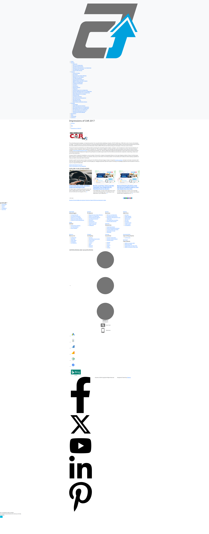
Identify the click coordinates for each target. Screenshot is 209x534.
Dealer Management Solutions (79, 105)
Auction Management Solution (113, 228)
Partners (91, 237)
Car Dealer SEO (92, 200)
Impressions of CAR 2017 (76, 128)
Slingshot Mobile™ (76, 87)
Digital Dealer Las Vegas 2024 (131, 245)
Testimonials (73, 116)
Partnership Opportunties (94, 239)
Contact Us (73, 117)
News (72, 115)
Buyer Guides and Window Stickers (80, 101)
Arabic (108, 246)
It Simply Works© (74, 215)
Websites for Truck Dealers (78, 77)
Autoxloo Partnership (73, 200)
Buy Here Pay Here (76, 99)
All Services (75, 64)
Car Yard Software (74, 227)
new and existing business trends (80, 150)
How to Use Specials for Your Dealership (77, 166)
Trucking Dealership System (112, 229)
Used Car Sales (103, 200)
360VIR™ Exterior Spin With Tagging (80, 81)
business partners (119, 160)
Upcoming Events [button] (126, 234)
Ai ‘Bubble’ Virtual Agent (78, 83)
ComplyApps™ (128, 225)
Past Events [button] (125, 239)
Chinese (108, 247)
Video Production (92, 224)
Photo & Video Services (77, 70)
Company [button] (89, 234)
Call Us (3, 206)
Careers (90, 242)
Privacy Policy (91, 240)
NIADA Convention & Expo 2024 (131, 247)
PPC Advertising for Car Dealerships (80, 109)
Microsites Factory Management (79, 98)
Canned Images (128, 222)
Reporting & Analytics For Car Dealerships (81, 92)
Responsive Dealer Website (76, 218)
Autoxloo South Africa (111, 237)
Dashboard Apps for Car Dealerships (80, 90)
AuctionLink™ (75, 86)
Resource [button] (71, 234)
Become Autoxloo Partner (83, 200)
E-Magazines (73, 237)
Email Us (3, 205)
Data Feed (73, 239)
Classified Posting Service (78, 66)
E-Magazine (75, 88)
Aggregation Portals (77, 100)
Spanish (108, 242)
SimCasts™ (75, 84)
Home (72, 61)
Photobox (127, 221)
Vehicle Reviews (128, 217)
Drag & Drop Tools (93, 222)
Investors (91, 246)
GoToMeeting (74, 242)
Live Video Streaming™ (77, 78)
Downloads (73, 241)
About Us (91, 245)
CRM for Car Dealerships (78, 82)
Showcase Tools (76, 95)
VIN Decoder (127, 218)
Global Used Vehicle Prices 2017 (75, 164)
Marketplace (73, 113)
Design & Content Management (77, 220)
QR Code (126, 220)
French (108, 243)
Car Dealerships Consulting (78, 69)
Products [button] (89, 211)
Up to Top (4, 209)
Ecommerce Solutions (77, 96)
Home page (4, 204)
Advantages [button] (71, 211)
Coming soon (127, 237)
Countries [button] (107, 234)
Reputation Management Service (79, 111)
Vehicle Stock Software (75, 225)
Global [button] (70, 222)
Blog (72, 125)
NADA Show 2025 (128, 244)
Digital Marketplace (111, 227)
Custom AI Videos (76, 73)
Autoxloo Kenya (110, 240)
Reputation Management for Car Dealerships (82, 68)
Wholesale (109, 232)
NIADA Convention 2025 (130, 243)
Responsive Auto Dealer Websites (79, 75)
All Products (75, 74)
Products (73, 71)
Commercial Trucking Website (79, 112)
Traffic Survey (127, 224)
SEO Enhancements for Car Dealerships (81, 107)
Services (72, 62)
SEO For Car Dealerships (78, 65)
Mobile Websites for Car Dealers (79, 94)
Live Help (127, 215)
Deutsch (108, 245)
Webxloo (129, 377)
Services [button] (107, 211)
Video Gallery (73, 240)
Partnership (97, 200)
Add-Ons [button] (125, 211)
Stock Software (74, 228)
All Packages (75, 104)
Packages (73, 103)
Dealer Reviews (128, 216)
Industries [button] (107, 223)
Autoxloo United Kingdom (112, 239)
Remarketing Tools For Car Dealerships (81, 108)
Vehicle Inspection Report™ (78, 79)
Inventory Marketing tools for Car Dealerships (82, 91)
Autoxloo (73, 123)
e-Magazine (4, 208)
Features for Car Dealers (76, 217)
